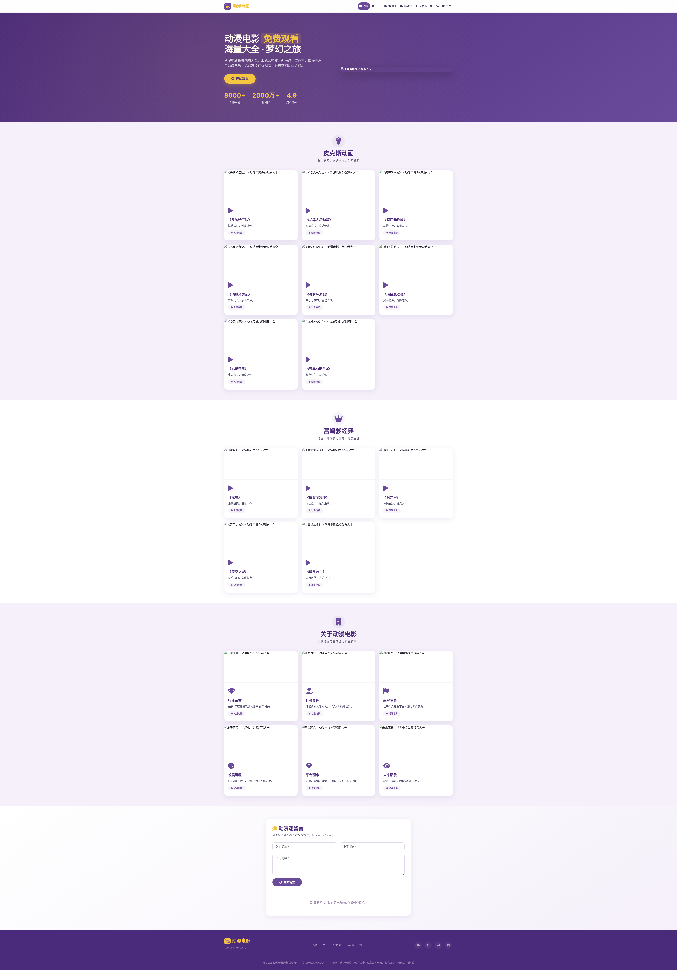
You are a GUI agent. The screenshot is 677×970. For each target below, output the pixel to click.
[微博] (428, 945)
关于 (378, 6)
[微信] (418, 945)
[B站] (438, 945)
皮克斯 (423, 6)
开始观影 (242, 78)
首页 (366, 6)
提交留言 (289, 882)
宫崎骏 (392, 6)
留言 (448, 6)
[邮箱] (448, 945)
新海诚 (408, 6)
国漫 (436, 6)
